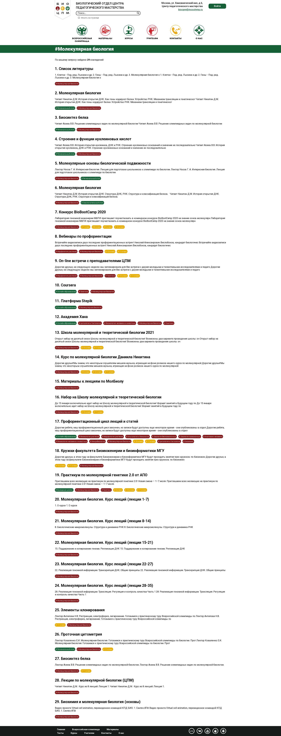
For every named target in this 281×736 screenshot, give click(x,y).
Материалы (105, 38)
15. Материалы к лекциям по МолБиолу (89, 381)
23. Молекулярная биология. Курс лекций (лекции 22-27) (104, 564)
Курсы (129, 38)
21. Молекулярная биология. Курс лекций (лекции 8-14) (103, 521)
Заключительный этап (93, 203)
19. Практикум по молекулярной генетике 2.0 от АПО (101, 475)
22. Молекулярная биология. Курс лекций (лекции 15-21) (104, 542)
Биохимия (189, 441)
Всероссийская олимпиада (82, 40)
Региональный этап (65, 108)
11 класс (123, 251)
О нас (199, 38)
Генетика (111, 276)
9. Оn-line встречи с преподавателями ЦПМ (93, 261)
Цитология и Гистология (90, 323)
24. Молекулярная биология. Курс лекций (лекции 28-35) (104, 585)
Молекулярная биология (67, 84)
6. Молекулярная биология (78, 188)
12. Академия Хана (71, 317)
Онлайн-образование (66, 291)
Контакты (176, 38)
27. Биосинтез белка (72, 658)
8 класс (97, 227)
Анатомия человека (213, 436)
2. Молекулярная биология (78, 93)
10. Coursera (65, 285)
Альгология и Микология (138, 436)
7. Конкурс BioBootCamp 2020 (80, 212)
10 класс (120, 227)
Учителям (152, 38)
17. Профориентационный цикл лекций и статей (96, 421)
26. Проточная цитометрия (78, 634)
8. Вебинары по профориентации (83, 236)
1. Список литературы (74, 69)
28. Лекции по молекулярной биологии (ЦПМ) (94, 680)
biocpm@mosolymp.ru (190, 9)
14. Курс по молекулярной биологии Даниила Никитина (102, 357)
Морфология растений (67, 251)
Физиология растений (89, 436)
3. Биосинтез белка (71, 117)
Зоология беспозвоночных (165, 436)
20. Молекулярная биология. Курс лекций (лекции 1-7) (102, 499)
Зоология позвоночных (190, 436)
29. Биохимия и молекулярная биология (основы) (97, 702)
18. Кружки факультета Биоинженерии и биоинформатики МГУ (109, 451)
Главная (61, 729)
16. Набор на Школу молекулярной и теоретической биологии (108, 397)
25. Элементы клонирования (80, 610)
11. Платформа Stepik (73, 301)
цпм (191, 731)
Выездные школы (65, 490)
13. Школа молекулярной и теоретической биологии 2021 (104, 332)
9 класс (108, 227)
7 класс (86, 227)
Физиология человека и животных (120, 323)
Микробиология (98, 441)
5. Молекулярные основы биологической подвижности (103, 163)
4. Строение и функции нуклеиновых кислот (93, 139)
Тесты (60, 733)
